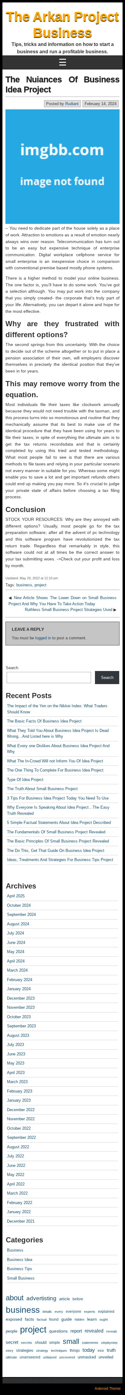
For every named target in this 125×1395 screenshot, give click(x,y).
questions (58, 1331)
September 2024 (21, 914)
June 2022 (16, 1165)
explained (106, 1311)
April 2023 (16, 1072)
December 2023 (21, 998)
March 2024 (17, 970)
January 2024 (19, 989)
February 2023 (19, 1091)
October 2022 (19, 1128)
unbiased (49, 1357)
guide (66, 1319)
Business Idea (19, 1259)
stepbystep (109, 1342)
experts (89, 1311)
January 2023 (19, 1100)
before (78, 1299)
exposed (14, 1319)
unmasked (87, 1357)
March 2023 (17, 1081)
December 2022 (21, 1109)
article (64, 1299)
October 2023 (19, 1017)
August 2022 (18, 1147)
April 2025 (16, 896)
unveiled (106, 1357)
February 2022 (19, 1202)
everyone (73, 1311)
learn (92, 1319)
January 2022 (19, 1212)
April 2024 (16, 961)
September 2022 (21, 1137)
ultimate (11, 1357)
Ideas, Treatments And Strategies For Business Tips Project (60, 859)
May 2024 (15, 951)
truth (111, 1350)
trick (101, 1350)
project (40, 585)
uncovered (67, 1357)
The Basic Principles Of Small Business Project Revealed (58, 841)
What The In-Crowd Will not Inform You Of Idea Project (55, 761)
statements (90, 1342)
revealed (94, 1330)
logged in (43, 638)
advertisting (41, 1298)
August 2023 (18, 1035)
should (40, 1342)
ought (104, 1319)
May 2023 (15, 1063)
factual (41, 1319)
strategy (42, 1350)
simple (54, 1342)
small (71, 1341)
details (47, 1311)
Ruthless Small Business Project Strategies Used (68, 609)
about (15, 1298)
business (24, 585)
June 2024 (16, 942)
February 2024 (19, 979)
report (76, 1331)
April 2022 (16, 1184)
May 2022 (15, 1174)
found (54, 1319)
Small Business (21, 1278)
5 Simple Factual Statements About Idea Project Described (59, 822)
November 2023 (21, 1007)
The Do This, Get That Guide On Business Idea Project (55, 850)
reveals (111, 1331)
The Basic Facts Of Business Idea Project (44, 721)
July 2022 (15, 1156)
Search (12, 668)
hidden (79, 1319)
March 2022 (17, 1193)
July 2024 (15, 933)
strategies (24, 1350)
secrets (26, 1342)
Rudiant (72, 103)
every (59, 1311)
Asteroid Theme (108, 1388)
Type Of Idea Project (25, 779)
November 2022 (21, 1119)
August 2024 (18, 924)
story (9, 1350)
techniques (59, 1350)
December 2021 (21, 1221)
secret (12, 1342)
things (75, 1350)
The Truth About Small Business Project (42, 788)
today (89, 1350)
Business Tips (19, 1268)
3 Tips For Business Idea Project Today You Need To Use (58, 798)
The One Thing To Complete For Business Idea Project (55, 770)
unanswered (30, 1357)
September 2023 (21, 1026)
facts (29, 1319)
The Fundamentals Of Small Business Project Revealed (56, 832)
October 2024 (19, 905)
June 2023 (16, 1054)
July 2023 (15, 1044)
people (11, 1331)
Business (15, 1250)
